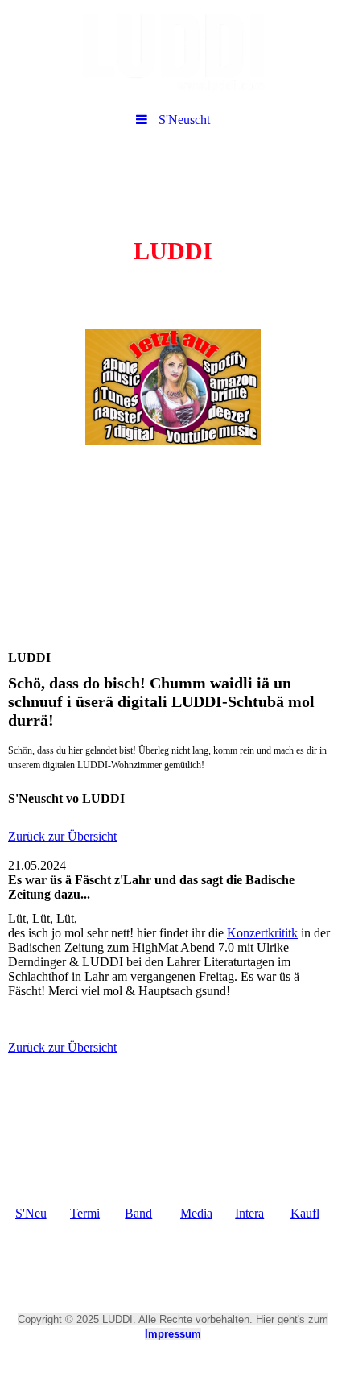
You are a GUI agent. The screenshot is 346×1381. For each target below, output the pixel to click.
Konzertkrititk (262, 933)
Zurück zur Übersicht (62, 836)
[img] (173, 52)
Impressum (173, 1334)
